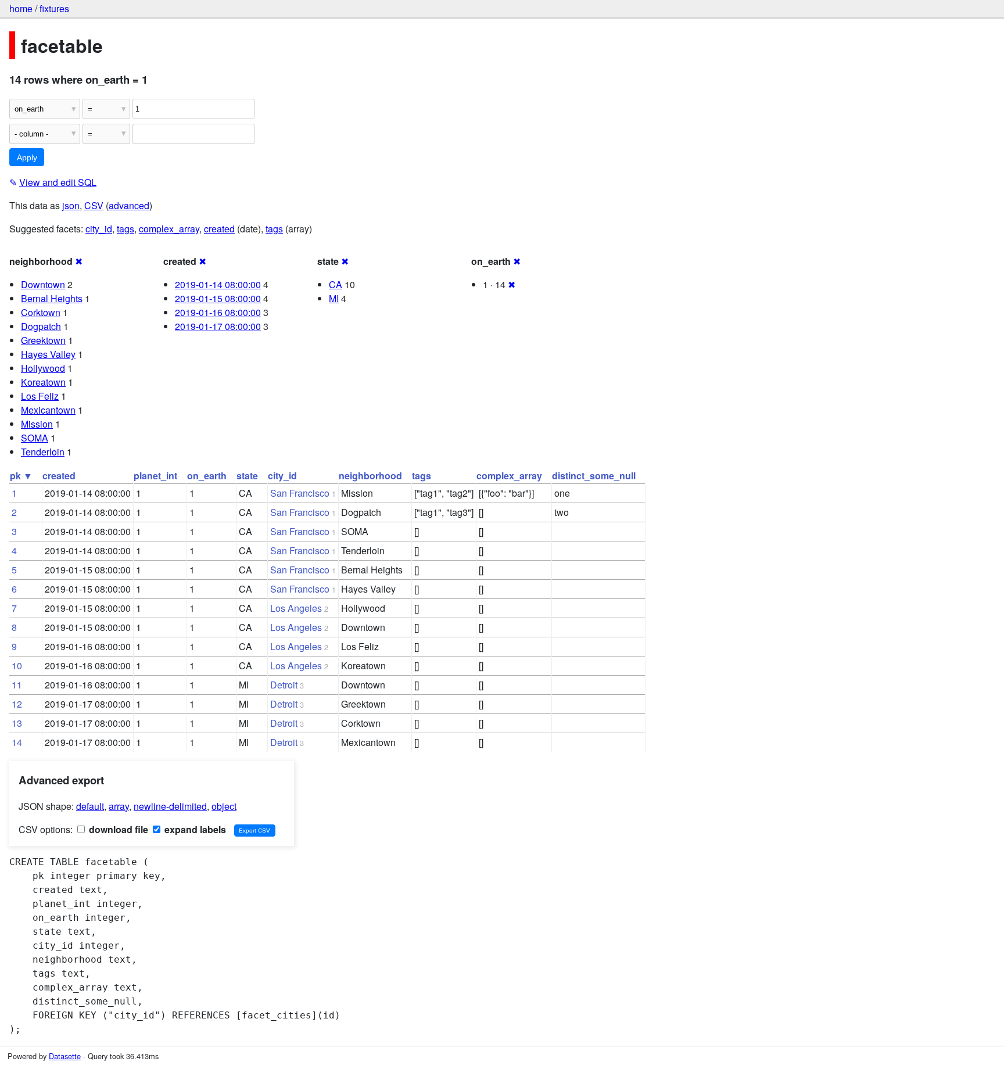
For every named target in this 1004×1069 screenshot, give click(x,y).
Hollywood (43, 368)
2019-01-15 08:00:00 (218, 298)
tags (125, 228)
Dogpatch (41, 326)
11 (17, 684)
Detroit (283, 684)
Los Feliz (40, 396)
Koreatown (43, 382)
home (21, 8)
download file (117, 829)
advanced (129, 205)
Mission (37, 424)
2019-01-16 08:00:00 (218, 312)
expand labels (194, 829)
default (90, 806)
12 (17, 704)
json (71, 205)
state (247, 475)
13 (17, 723)
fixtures (54, 8)
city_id (98, 228)
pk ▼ (21, 475)
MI (334, 298)
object (223, 806)
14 (17, 742)
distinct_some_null (594, 475)
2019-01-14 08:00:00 (218, 284)
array (119, 806)
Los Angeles (296, 608)
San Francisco (299, 493)
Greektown (43, 340)
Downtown (43, 284)
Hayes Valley (48, 354)
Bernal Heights (52, 298)
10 (17, 665)
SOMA (34, 437)
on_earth (207, 475)
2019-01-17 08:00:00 (218, 326)
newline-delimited (170, 806)
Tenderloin (42, 451)
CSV (93, 205)
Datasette (65, 1055)
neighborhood (370, 475)
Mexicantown (48, 410)
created (219, 228)
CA (335, 284)
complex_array (169, 228)
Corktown (40, 312)
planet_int (155, 475)
